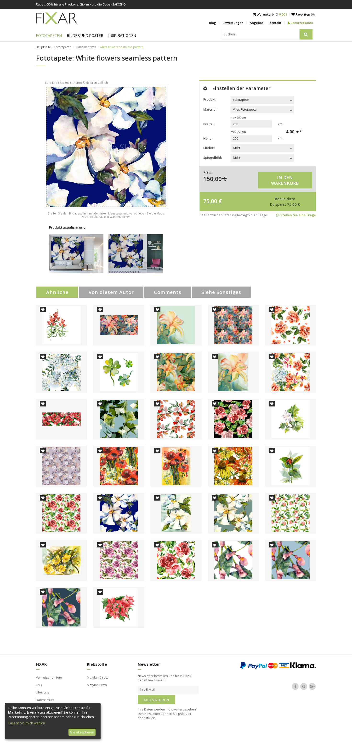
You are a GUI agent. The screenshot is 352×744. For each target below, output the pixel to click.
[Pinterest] (304, 686)
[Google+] (312, 686)
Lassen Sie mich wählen (26, 723)
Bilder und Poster (85, 35)
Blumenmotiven (85, 47)
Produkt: (209, 99)
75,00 (210, 201)
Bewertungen (232, 23)
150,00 (212, 178)
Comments (167, 292)
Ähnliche (57, 292)
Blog (212, 23)
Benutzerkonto (301, 23)
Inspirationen (122, 35)
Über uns (42, 692)
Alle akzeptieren (82, 732)
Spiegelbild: (212, 157)
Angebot (256, 23)
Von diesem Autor (111, 292)
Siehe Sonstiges (221, 292)
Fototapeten (49, 35)
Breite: (208, 124)
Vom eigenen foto (49, 677)
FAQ (39, 685)
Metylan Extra (97, 685)
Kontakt (275, 23)
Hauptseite (43, 47)
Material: (210, 109)
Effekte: (209, 148)
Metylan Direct (97, 677)
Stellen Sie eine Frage (297, 215)
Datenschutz (45, 700)
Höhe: (207, 138)
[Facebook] (295, 686)
